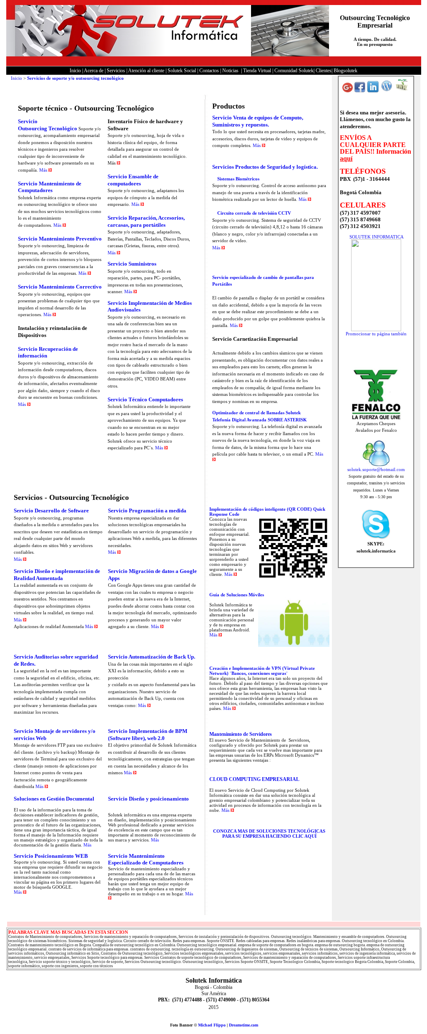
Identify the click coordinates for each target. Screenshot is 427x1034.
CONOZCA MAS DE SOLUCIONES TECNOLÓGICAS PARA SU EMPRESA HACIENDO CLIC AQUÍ (269, 834)
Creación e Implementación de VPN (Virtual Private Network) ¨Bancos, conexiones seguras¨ (262, 671)
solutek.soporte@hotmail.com (376, 469)
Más (43, 169)
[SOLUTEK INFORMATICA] (376, 329)
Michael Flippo (212, 1025)
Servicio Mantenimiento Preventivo (60, 239)
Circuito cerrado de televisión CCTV (254, 212)
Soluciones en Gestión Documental (54, 799)
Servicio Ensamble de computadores (133, 180)
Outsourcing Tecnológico (47, 128)
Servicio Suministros (132, 264)
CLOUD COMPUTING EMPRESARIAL (254, 779)
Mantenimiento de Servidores (240, 734)
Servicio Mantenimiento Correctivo (60, 287)
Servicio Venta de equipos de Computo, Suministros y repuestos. (257, 121)
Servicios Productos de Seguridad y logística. (265, 167)
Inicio (16, 78)
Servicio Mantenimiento (46, 183)
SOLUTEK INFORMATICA (376, 236)
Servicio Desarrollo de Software (51, 510)
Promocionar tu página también (376, 333)
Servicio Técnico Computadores (145, 399)
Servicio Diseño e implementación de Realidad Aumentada (57, 574)
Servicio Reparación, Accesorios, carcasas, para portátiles (146, 221)
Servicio (28, 121)
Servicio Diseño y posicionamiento (148, 799)
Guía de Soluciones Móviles (236, 594)
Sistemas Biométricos (238, 178)
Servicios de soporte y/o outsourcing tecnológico (75, 78)
